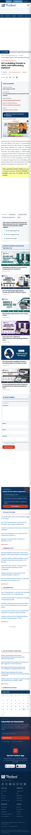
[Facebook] (2, 784)
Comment (5, 405)
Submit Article (19, 809)
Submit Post (18, 1)
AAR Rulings (12, 214)
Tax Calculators (5, 816)
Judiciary (21, 55)
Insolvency (19, 798)
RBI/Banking (19, 795)
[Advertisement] (15, 34)
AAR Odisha (6, 109)
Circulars (3, 809)
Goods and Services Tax (11, 55)
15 (23, 703)
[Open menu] (28, 5)
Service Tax (20, 16)
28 (19, 709)
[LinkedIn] (13, 784)
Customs (3, 795)
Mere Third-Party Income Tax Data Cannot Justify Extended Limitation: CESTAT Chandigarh (14, 567)
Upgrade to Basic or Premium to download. (15, 115)
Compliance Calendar (6, 814)
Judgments (4, 811)
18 (7, 706)
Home (2, 16)
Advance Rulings (13, 109)
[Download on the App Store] (21, 766)
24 (3, 709)
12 (11, 703)
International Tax (5, 800)
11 (7, 703)
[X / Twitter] (6, 784)
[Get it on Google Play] (10, 766)
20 (15, 706)
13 (15, 703)
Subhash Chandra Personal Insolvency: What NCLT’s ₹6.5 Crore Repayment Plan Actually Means (14, 605)
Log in (14, 119)
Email (4, 429)
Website (4, 436)
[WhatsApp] (21, 784)
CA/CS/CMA (19, 800)
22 (23, 706)
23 (27, 706)
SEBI (17, 793)
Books (9, 1)
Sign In (26, 1)
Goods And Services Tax (9, 217)
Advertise (18, 811)
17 (3, 706)
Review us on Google (11, 238)
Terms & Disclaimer (13, 826)
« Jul (2, 714)
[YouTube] (10, 784)
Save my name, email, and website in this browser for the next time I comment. (16, 443)
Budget (14, 16)
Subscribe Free (7, 738)
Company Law (19, 791)
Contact (18, 814)
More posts (4, 544)
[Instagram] (17, 784)
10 (3, 703)
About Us (18, 807)
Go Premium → (15, 506)
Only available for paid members (12, 100)
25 (7, 709)
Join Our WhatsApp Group (12, 230)
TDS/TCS (3, 798)
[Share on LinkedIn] (10, 77)
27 (15, 709)
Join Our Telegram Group (12, 234)
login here (12, 173)
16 (27, 703)
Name (4, 423)
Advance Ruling (23, 214)
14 (19, 703)
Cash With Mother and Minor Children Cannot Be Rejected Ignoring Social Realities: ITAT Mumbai (14, 560)
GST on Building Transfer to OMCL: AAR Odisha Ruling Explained (13, 65)
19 (11, 706)
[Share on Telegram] (16, 77)
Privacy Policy (4, 826)
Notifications (4, 807)
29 (23, 709)
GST (19, 217)
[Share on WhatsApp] (13, 77)
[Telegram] (24, 784)
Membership (19, 816)
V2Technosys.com (5, 824)
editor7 (5, 72)
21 (19, 706)
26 (11, 709)
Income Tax (7, 16)
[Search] (29, 16)
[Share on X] (6, 77)
